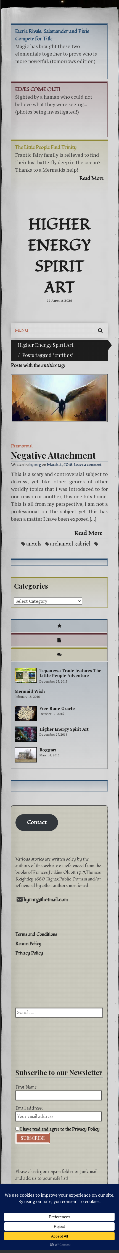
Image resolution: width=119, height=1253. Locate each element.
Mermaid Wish (30, 691)
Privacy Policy (29, 953)
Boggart (47, 750)
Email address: (29, 1108)
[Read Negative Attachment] (59, 398)
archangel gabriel (70, 543)
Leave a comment (87, 464)
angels (33, 543)
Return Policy (28, 944)
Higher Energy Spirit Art (59, 256)
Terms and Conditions (36, 934)
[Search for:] (59, 1013)
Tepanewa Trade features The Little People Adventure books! (70, 675)
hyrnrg (35, 464)
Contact (37, 822)
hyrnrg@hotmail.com (46, 899)
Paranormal (22, 446)
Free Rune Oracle (57, 708)
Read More (88, 533)
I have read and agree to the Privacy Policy (59, 1129)
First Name (25, 1087)
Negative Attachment (53, 455)
